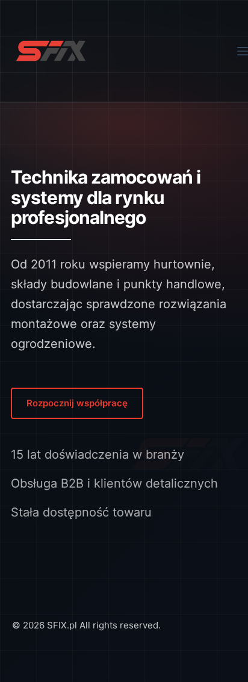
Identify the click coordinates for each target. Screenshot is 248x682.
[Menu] (242, 51)
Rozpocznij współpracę (77, 403)
